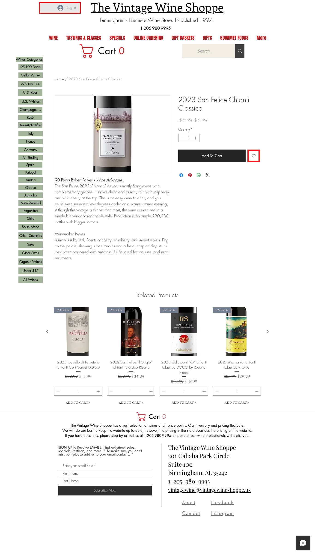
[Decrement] (182, 138)
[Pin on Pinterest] (190, 175)
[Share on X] (207, 175)
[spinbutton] (189, 138)
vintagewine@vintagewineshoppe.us (209, 489)
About (188, 502)
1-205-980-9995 (189, 481)
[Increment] (196, 138)
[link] (105, 51)
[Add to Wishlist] (253, 156)
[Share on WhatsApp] (199, 175)
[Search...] (239, 51)
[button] (154, 416)
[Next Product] (267, 331)
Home (59, 78)
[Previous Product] (47, 331)
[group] (157, 357)
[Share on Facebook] (181, 175)
